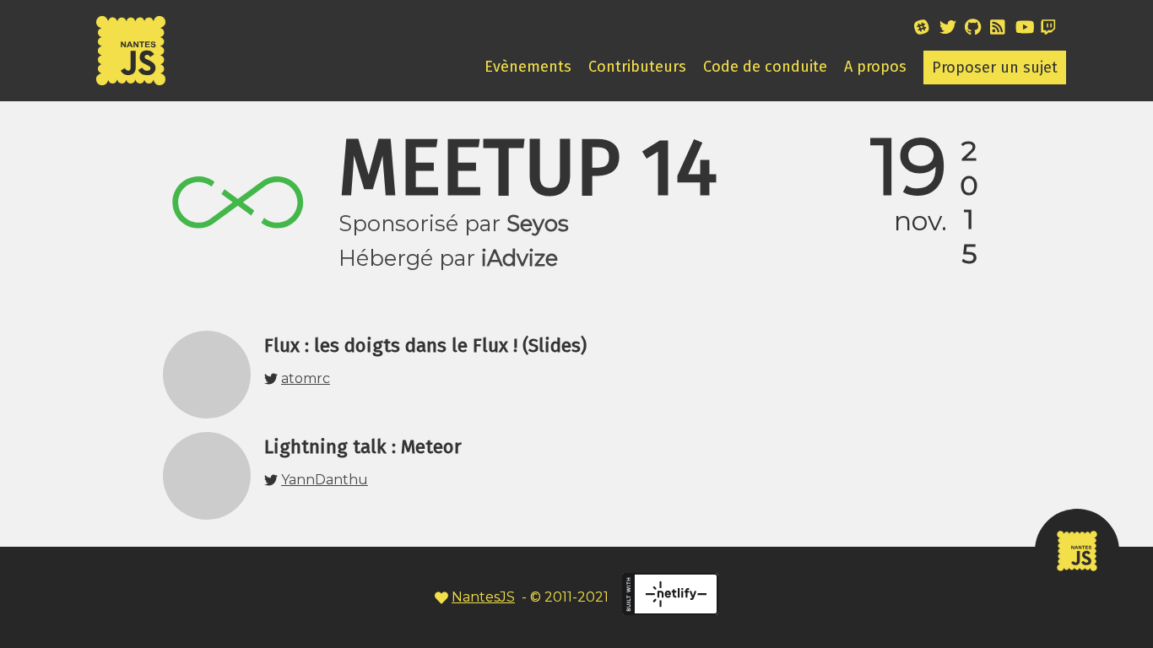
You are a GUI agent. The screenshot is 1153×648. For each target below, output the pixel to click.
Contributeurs (637, 66)
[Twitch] (1053, 29)
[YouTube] (1028, 29)
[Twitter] (952, 29)
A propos (875, 66)
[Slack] (926, 29)
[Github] (977, 29)
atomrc (305, 378)
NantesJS (483, 597)
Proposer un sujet (995, 67)
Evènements (527, 66)
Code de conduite (765, 66)
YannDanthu (324, 480)
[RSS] (1002, 29)
